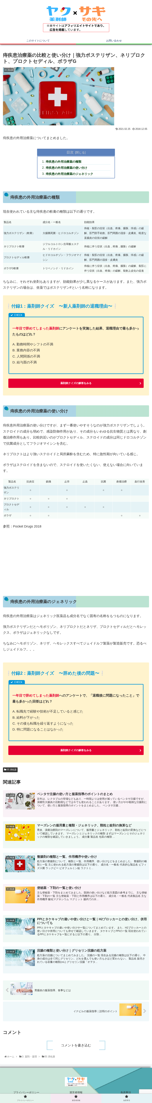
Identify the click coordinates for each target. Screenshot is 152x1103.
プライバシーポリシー (26, 1092)
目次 (70, 152)
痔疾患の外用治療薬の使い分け (66, 167)
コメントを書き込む (76, 1045)
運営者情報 (76, 1092)
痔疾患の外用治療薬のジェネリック (69, 173)
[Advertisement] (76, 560)
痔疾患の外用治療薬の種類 (63, 161)
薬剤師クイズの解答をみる (76, 383)
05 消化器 (11, 769)
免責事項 (125, 1092)
